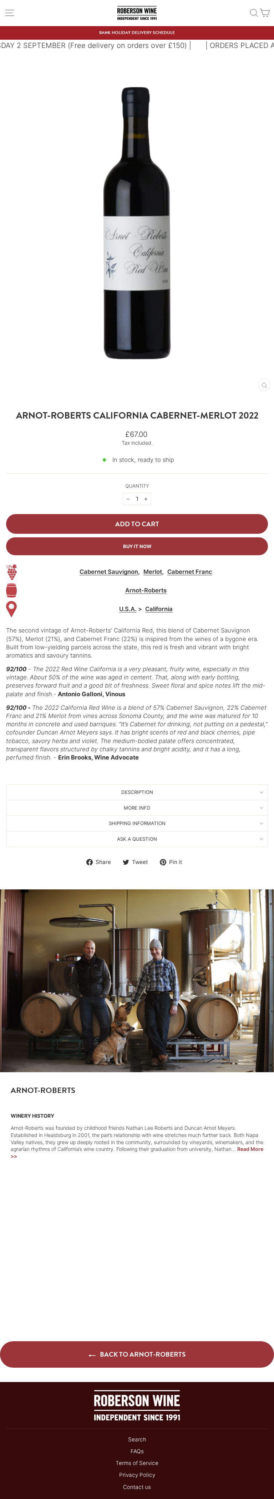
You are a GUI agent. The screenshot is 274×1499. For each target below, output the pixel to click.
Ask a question (137, 839)
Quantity (137, 486)
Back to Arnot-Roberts (142, 1354)
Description (137, 792)
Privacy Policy (137, 1474)
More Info (137, 808)
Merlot (152, 571)
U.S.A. (128, 608)
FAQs (137, 1451)
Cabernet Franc (189, 571)
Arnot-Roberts (146, 590)
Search (137, 1439)
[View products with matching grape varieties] (11, 572)
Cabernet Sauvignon (109, 571)
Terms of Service (137, 1463)
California (159, 608)
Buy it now (137, 546)
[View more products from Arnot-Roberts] (11, 590)
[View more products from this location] (11, 609)
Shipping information (137, 823)
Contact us (137, 1487)
